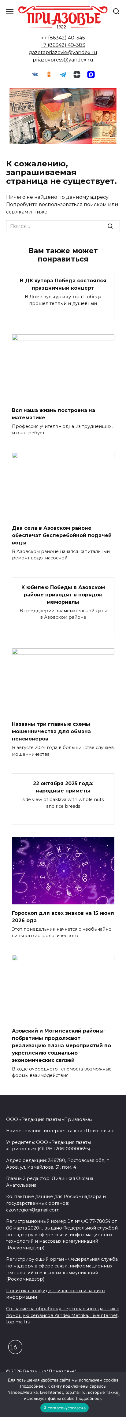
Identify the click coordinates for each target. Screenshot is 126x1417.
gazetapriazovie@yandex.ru (63, 52)
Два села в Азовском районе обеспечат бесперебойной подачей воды (62, 535)
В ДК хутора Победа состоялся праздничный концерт (63, 284)
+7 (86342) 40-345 (63, 38)
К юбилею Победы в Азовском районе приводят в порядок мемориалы (63, 594)
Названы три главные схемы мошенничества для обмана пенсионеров (51, 731)
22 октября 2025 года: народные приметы (63, 787)
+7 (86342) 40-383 (63, 45)
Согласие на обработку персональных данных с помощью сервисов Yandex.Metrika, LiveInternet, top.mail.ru (62, 1315)
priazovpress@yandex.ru (63, 60)
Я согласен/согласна (64, 1407)
